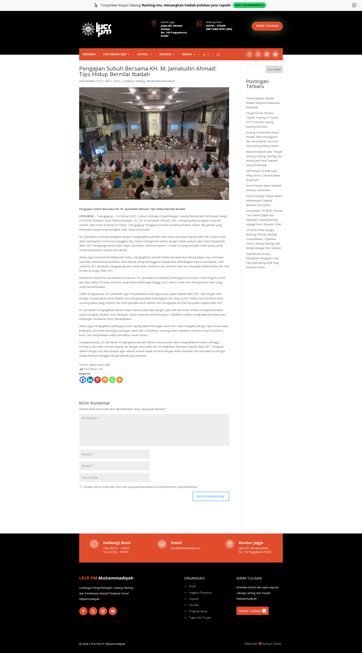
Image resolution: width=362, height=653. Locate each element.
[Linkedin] (90, 379)
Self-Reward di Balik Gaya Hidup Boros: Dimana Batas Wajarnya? (263, 175)
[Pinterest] (97, 379)
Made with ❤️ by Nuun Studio (263, 643)
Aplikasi (165, 54)
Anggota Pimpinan (200, 592)
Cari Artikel (274, 69)
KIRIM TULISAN (267, 26)
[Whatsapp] (112, 379)
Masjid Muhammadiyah (160, 81)
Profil (192, 586)
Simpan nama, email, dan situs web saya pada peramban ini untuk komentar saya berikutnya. (140, 487)
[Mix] (105, 379)
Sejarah (194, 599)
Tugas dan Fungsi (200, 617)
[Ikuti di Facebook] (249, 54)
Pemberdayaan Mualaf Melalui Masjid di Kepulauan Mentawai (263, 103)
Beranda (89, 54)
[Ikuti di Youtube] (275, 54)
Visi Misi (194, 605)
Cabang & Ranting (134, 81)
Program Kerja (198, 611)
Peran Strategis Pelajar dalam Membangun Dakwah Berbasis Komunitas (264, 200)
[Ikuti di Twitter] (93, 611)
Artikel (142, 54)
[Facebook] (83, 379)
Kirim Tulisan (250, 610)
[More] (119, 379)
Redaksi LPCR (93, 81)
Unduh (187, 54)
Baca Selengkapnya (249, 5)
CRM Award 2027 (115, 54)
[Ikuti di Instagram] (267, 54)
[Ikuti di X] (258, 54)
